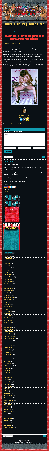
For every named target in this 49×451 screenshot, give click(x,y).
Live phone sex (7, 359)
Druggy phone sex (37, 41)
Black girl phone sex (8, 270)
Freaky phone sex (8, 327)
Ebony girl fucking (8, 318)
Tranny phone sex (8, 418)
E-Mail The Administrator (15, 448)
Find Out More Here (8, 191)
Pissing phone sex (8, 377)
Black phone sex (7, 272)
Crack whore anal (8, 286)
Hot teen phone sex (8, 354)
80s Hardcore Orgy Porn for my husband (11, 31)
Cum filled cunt (7, 299)
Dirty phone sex (31, 41)
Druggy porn (7, 309)
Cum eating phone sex (9, 297)
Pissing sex (6, 379)
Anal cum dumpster (9, 41)
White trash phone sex (9, 427)
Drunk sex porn (7, 315)
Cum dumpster (7, 295)
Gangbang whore (7, 334)
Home (18, 445)
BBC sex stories (25, 41)
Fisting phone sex (8, 322)
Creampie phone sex (8, 288)
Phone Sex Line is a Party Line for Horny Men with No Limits (35, 31)
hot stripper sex (6, 125)
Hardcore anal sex (8, 343)
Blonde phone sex (8, 281)
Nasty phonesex (7, 363)
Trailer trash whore (8, 416)
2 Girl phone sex (7, 256)
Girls (8, 24)
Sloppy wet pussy (7, 43)
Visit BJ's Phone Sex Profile (24, 115)
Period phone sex (8, 370)
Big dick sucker (7, 267)
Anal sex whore (15, 41)
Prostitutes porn (7, 384)
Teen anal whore (7, 409)
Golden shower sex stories (9, 336)
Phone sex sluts (7, 375)
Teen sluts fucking (8, 411)
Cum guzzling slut (8, 302)
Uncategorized (7, 423)
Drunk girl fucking (8, 311)
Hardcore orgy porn (8, 345)
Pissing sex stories (8, 382)
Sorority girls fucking (8, 400)
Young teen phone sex (9, 429)
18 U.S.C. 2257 (21, 445)
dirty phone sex (21, 123)
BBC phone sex (20, 41)
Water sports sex (7, 425)
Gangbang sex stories (8, 331)
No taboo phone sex (8, 366)
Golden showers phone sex (10, 338)
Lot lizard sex (7, 361)
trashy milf (12, 125)
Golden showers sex (8, 340)
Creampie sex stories (8, 290)
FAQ (24, 24)
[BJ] (24, 110)
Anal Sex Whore (8, 123)
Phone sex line (7, 372)
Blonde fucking (7, 279)
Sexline (5, 391)
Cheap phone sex (7, 283)
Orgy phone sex (7, 368)
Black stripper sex (8, 274)
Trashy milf (19, 43)
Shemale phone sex (8, 395)
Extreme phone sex (8, 320)
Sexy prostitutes (7, 393)
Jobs (30, 445)
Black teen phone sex (8, 277)
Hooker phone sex (8, 347)
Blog (17, 24)
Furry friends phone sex (9, 329)
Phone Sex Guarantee (27, 445)
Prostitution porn (8, 386)
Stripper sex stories (13, 43)
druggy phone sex (27, 123)
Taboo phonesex (7, 407)
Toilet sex (6, 413)
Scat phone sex (7, 388)
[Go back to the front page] (24, 12)
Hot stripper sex (7, 352)
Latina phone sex (7, 356)
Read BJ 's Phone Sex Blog (24, 117)
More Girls (36, 24)
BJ (4, 41)
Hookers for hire (7, 350)
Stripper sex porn (7, 402)
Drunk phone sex (7, 313)
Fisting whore (7, 324)
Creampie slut (7, 293)
